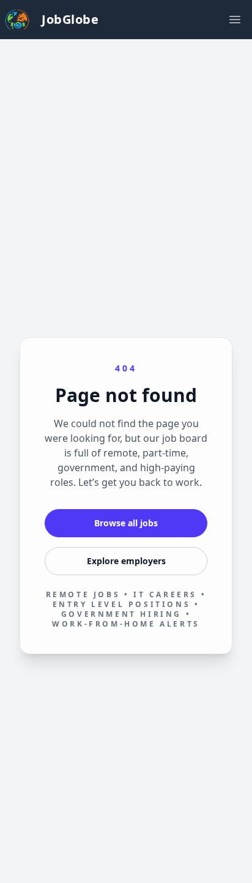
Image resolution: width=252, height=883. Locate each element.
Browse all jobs (126, 523)
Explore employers (126, 561)
